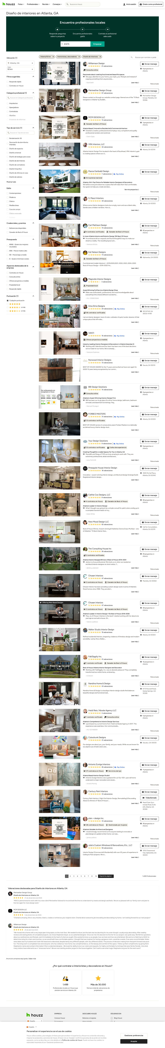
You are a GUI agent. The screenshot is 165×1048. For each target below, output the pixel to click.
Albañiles (12, 115)
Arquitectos (13, 103)
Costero (12, 217)
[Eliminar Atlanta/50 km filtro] (53, 57)
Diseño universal (15, 153)
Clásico (11, 201)
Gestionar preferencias (133, 1035)
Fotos (20, 4)
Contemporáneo (15, 193)
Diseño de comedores (17, 165)
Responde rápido (15, 82)
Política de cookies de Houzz (72, 1040)
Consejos (56, 4)
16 (96, 876)
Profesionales (32, 4)
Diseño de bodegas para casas (20, 157)
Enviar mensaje (151, 64)
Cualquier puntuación (16, 301)
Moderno (12, 197)
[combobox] (82, 4)
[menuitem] (21, 4)
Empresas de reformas (17, 120)
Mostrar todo (11, 182)
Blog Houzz (118, 1018)
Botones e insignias (89, 1018)
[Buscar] (67, 4)
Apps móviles (87, 1021)
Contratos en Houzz (16, 86)
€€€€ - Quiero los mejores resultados (18, 246)
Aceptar (134, 1041)
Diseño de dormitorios (17, 161)
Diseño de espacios (16, 149)
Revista (45, 4)
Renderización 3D (15, 138)
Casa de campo (14, 209)
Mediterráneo (14, 205)
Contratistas (13, 111)
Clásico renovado (15, 213)
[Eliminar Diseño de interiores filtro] (100, 57)
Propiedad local (14, 285)
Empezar (97, 44)
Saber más (32, 959)
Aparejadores (14, 107)
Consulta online (14, 277)
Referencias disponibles (17, 228)
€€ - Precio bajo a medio (17, 255)
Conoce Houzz (59, 1018)
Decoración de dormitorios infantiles (18, 143)
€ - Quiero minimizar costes (19, 259)
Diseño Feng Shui (15, 169)
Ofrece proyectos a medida (19, 281)
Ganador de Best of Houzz (18, 232)
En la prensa (58, 1021)
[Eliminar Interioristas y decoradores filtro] (79, 57)
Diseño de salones (15, 177)
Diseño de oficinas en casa (18, 173)
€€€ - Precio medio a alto (18, 251)
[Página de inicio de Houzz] (9, 3)
